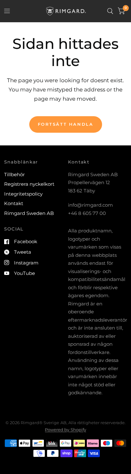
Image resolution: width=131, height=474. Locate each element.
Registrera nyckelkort (29, 184)
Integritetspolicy (23, 194)
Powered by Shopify (65, 429)
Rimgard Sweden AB (29, 213)
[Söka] (110, 11)
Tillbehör (14, 174)
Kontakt (13, 203)
